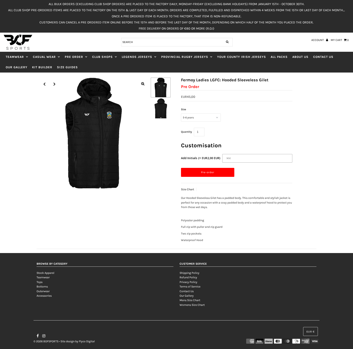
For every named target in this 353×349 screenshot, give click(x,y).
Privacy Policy (188, 282)
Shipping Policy (189, 273)
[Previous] (44, 84)
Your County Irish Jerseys (241, 57)
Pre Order (74, 57)
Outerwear (43, 291)
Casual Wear (44, 57)
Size (183, 109)
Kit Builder (42, 67)
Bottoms (42, 286)
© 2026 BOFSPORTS (46, 341)
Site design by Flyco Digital (77, 341)
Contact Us (323, 57)
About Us (300, 57)
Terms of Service (190, 286)
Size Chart (187, 189)
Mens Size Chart (190, 300)
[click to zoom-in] (142, 84)
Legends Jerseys (137, 57)
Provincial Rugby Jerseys (184, 57)
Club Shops (102, 57)
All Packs (279, 57)
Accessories (44, 295)
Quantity (186, 131)
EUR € (310, 331)
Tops (39, 282)
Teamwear (15, 57)
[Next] (54, 84)
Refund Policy (188, 277)
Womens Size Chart (192, 305)
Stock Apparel (45, 273)
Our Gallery (16, 67)
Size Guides (67, 67)
